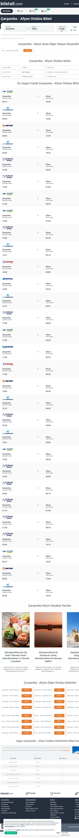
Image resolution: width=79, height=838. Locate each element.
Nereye (34, 27)
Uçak (21, 11)
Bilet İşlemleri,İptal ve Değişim (54, 819)
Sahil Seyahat (26, 72)
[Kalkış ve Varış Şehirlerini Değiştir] (28, 28)
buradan (18, 830)
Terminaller (4, 810)
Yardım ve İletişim (55, 817)
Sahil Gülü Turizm (30, 810)
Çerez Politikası (54, 810)
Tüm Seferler (4, 804)
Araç (46, 10)
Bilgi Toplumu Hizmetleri (56, 808)
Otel (34, 10)
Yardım (66, 4)
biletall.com (66, 750)
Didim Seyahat (30, 804)
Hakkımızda (53, 804)
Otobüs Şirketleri (5, 808)
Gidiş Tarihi (62, 27)
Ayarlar (58, 832)
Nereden (8, 27)
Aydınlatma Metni (9, 826)
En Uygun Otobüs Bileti (7, 802)
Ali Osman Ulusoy (27, 76)
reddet (22, 824)
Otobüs (8, 11)
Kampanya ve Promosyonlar (8, 813)
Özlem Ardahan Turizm (32, 808)
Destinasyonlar (5, 806)
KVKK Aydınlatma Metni (56, 806)
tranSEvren (29, 806)
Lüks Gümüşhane (30, 802)
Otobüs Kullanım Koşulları (57, 813)
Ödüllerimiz (53, 815)
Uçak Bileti (53, 802)
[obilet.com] (11, 5)
